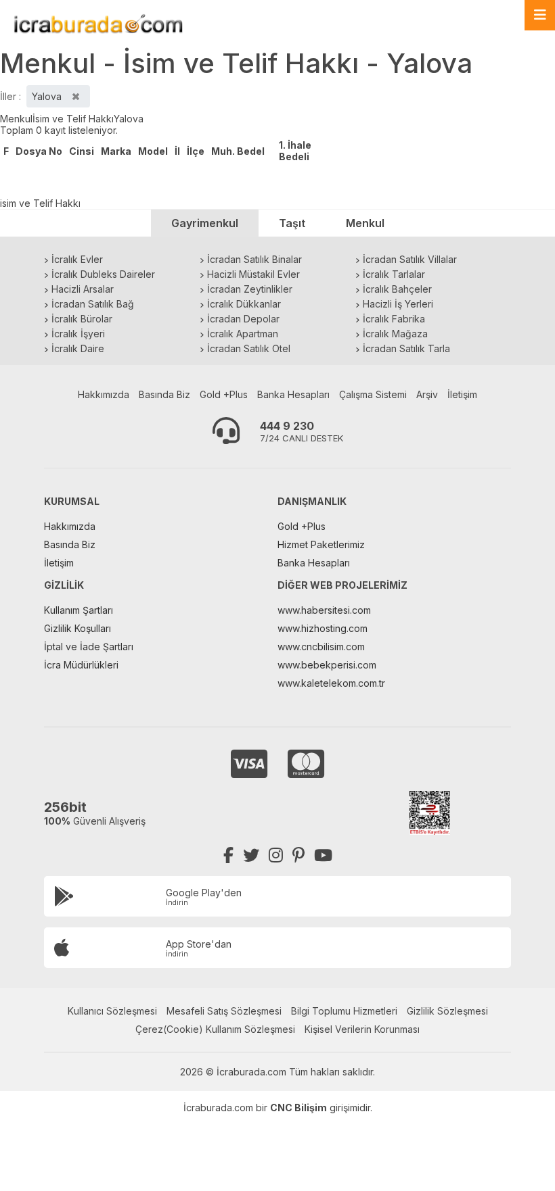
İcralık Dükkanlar (244, 304)
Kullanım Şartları (78, 610)
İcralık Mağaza (395, 333)
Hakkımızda (103, 394)
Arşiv (427, 394)
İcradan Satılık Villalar (410, 259)
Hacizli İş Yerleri (398, 304)
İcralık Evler (77, 259)
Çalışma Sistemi (373, 394)
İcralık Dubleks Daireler (103, 274)
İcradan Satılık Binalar (254, 259)
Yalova (128, 118)
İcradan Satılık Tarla (406, 348)
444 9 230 (287, 426)
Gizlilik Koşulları (77, 628)
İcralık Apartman (242, 333)
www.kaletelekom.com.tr (331, 683)
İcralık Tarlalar (394, 274)
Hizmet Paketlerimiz (321, 544)
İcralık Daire (77, 348)
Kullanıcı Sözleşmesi (112, 1011)
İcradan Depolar (243, 318)
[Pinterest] (298, 855)
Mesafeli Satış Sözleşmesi (224, 1011)
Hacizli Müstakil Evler (253, 274)
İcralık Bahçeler (397, 289)
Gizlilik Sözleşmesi (447, 1011)
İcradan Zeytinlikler (249, 289)
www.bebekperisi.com (327, 665)
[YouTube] (323, 855)
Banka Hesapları (293, 394)
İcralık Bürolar (81, 318)
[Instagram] (276, 855)
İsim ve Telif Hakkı (73, 118)
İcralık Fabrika (394, 318)
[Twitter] (251, 855)
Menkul (16, 118)
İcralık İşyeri (78, 333)
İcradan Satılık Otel (248, 348)
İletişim (462, 394)
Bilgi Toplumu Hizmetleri (344, 1011)
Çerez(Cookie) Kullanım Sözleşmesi (215, 1029)
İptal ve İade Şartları (88, 646)
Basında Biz (164, 394)
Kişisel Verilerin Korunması (362, 1029)
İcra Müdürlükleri (81, 665)
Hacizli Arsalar (82, 289)
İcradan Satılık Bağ (92, 304)
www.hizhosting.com (323, 628)
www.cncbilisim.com (321, 646)
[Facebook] (228, 855)
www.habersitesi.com (324, 610)
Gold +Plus (224, 394)
